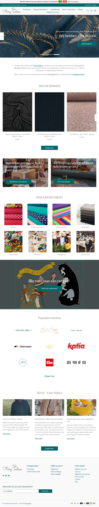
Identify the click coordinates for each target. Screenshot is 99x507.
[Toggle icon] (87, 11)
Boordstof (86, 227)
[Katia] (76, 346)
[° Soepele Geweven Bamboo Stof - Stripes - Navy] (49, 112)
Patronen (37, 254)
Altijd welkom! (87, 44)
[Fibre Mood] (76, 330)
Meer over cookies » (73, 1)
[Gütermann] (23, 346)
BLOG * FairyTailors (68, 9)
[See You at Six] (76, 362)
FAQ (76, 482)
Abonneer (45, 491)
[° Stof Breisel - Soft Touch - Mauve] (81, 112)
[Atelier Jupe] (23, 330)
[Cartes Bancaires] (91, 503)
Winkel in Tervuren (53, 12)
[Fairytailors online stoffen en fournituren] (11, 10)
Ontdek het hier (78, 74)
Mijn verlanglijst (56, 474)
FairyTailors (38, 66)
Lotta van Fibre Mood (12, 419)
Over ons (78, 471)
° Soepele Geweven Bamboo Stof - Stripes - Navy (49, 135)
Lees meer (7, 434)
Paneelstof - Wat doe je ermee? (49, 419)
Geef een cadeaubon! (49, 288)
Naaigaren (62, 254)
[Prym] (49, 362)
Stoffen (13, 227)
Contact (77, 479)
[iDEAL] (72, 503)
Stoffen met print (37, 227)
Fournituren (13, 254)
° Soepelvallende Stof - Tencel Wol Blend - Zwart (17, 135)
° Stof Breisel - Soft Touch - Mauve (81, 134)
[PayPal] (94, 503)
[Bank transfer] (84, 503)
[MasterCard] (87, 503)
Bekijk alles (49, 148)
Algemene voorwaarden (82, 474)
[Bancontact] (78, 503)
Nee (65, 1)
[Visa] (75, 503)
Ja (60, 1)
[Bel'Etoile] (49, 330)
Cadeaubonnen (55, 9)
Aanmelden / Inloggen (91, 5)
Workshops (27, 9)
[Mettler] (23, 362)
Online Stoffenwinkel (33, 471)
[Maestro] (81, 503)
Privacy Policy (79, 477)
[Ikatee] (49, 346)
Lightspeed (28, 503)
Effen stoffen (61, 227)
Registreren (54, 469)
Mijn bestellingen (56, 471)
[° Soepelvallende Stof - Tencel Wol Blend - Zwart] (17, 112)
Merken (80, 9)
